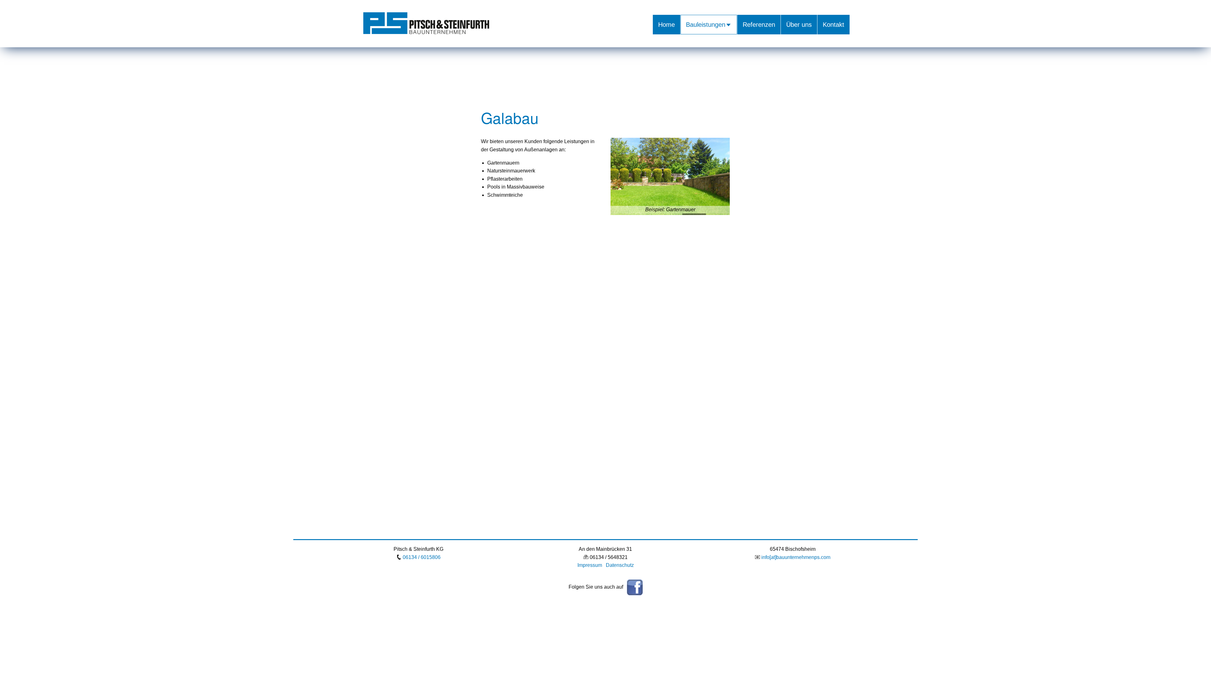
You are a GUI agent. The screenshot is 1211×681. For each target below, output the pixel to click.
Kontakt (833, 24)
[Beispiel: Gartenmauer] (670, 176)
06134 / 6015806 (422, 557)
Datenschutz (620, 565)
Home (666, 24)
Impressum (589, 565)
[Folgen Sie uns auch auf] (633, 587)
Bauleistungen (705, 24)
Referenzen (759, 24)
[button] (617, 176)
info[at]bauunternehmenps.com (795, 557)
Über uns (799, 24)
